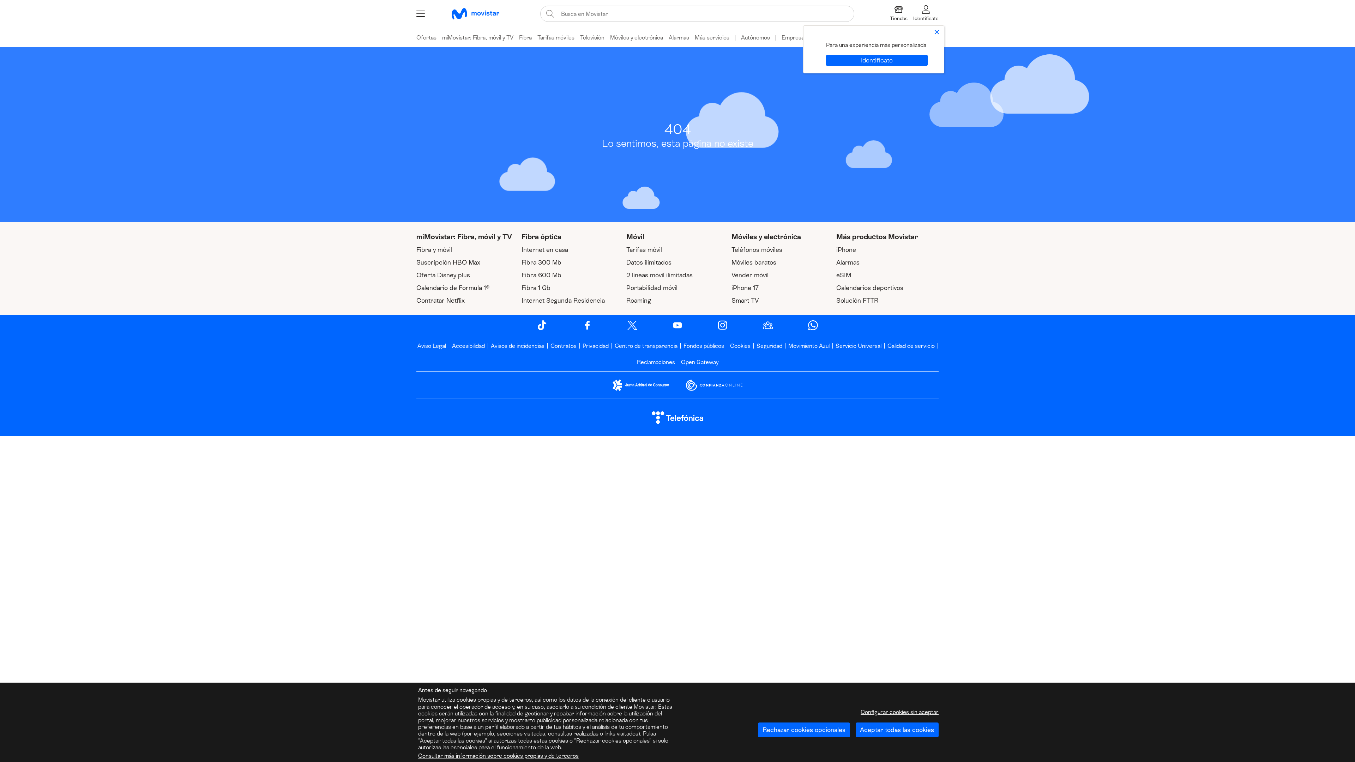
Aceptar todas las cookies (897, 730)
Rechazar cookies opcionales (804, 730)
